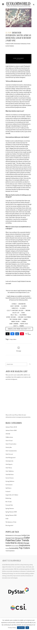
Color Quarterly (9, 461)
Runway (7, 548)
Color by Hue (9, 447)
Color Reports (9, 464)
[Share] (12, 333)
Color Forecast (9, 454)
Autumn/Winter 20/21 (11, 427)
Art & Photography (16, 535)
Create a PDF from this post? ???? (19, 328)
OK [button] (27, 627)
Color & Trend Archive (11, 444)
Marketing (8, 498)
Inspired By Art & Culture (12, 495)
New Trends (9, 501)
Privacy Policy (18, 415)
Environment (17, 43)
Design (11, 339)
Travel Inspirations (10, 550)
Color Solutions (10, 45)
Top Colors (24, 548)
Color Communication (11, 451)
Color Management (10, 457)
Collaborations (9, 437)
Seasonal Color (9, 505)
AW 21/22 (8, 434)
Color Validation (10, 471)
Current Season (10, 478)
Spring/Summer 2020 (11, 512)
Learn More (21, 627)
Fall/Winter (8, 488)
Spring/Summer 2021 (11, 515)
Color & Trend (9, 440)
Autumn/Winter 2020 (11, 430)
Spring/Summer (10, 508)
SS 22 (7, 518)
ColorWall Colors (10, 474)
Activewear (9, 535)
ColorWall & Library (14, 543)
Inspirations (24, 545)
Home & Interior (15, 545)
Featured (8, 491)
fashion (14, 339)
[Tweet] (7, 333)
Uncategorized (9, 525)
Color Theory (9, 467)
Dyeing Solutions (10, 481)
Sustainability (13, 548)
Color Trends (22, 540)
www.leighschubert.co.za (22, 292)
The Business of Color (25, 43)
